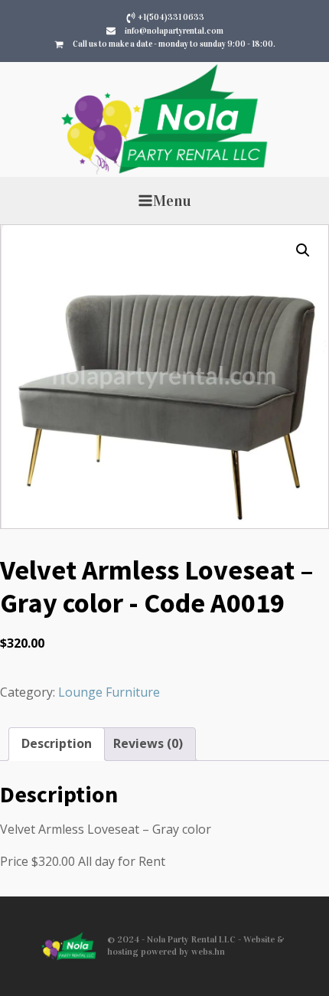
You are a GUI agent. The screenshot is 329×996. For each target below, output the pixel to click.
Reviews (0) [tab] (148, 743)
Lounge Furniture (109, 692)
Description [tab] (56, 743)
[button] (303, 250)
